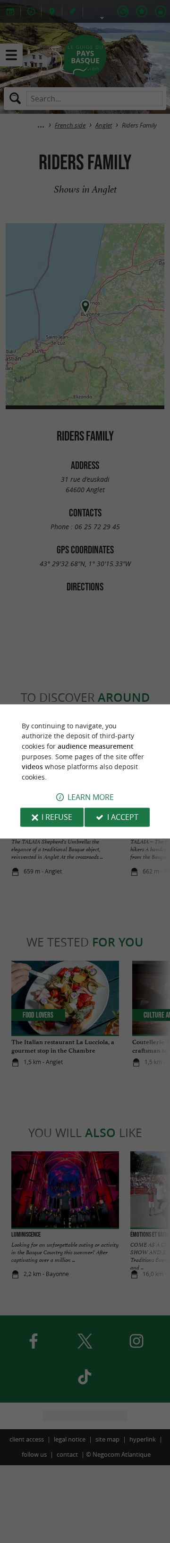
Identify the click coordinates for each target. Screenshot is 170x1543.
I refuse (57, 817)
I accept (122, 817)
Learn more (91, 797)
